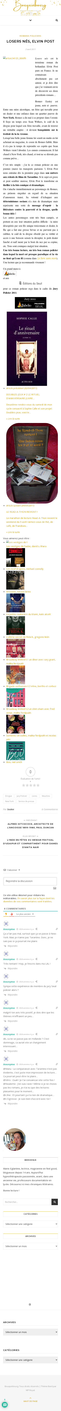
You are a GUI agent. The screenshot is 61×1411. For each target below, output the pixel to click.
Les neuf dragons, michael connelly (24, 568)
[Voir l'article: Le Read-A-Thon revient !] (32, 463)
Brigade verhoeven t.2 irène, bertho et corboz (31, 686)
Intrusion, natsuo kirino (18, 591)
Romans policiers (30, 36)
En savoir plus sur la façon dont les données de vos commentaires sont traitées (28, 900)
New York (9, 801)
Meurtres (46, 796)
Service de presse (26, 801)
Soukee (10, 809)
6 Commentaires (50, 809)
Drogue (8, 796)
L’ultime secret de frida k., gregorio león (27, 636)
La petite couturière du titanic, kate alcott (28, 614)
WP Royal (30, 1390)
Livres (34, 796)
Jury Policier (22, 796)
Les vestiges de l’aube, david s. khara (26, 546)
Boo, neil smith (14, 762)
